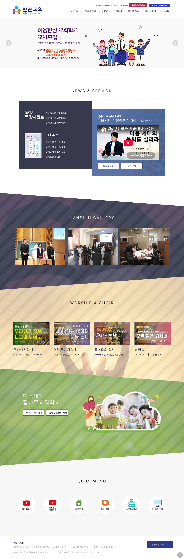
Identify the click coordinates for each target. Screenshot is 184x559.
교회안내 (74, 11)
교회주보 (52, 135)
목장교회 (105, 11)
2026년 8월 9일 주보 (55, 157)
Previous (9, 43)
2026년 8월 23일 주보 (55, 147)
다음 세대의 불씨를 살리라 (126, 118)
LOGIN (107, 5)
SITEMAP (124, 5)
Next (175, 43)
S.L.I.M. (96, 552)
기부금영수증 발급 (159, 5)
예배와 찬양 (90, 11)
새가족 (119, 11)
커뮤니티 (165, 11)
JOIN (115, 5)
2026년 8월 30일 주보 (55, 142)
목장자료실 (35, 115)
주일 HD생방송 (138, 5)
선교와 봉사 (133, 11)
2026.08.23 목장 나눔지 (56, 113)
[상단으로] (180, 555)
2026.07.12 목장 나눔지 (56, 118)
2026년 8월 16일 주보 (55, 152)
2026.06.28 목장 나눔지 (56, 123)
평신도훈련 (150, 11)
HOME (98, 5)
